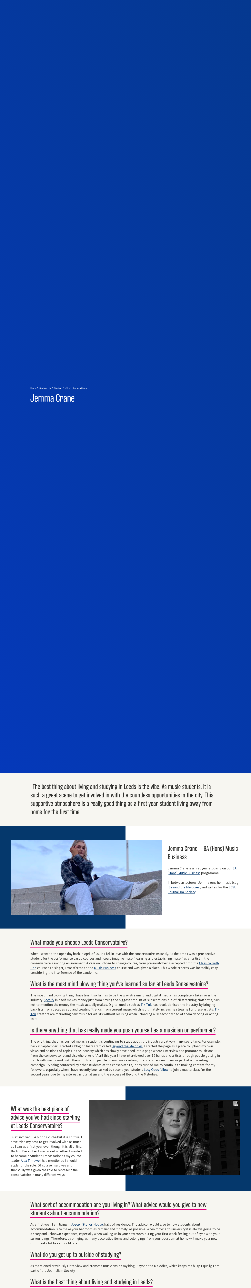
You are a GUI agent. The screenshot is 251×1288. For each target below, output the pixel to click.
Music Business (105, 968)
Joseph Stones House (87, 1224)
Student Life (45, 387)
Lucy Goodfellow (156, 1069)
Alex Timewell (31, 1160)
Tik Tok (146, 1004)
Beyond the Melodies (183, 887)
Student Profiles (62, 387)
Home (33, 387)
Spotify (49, 1000)
